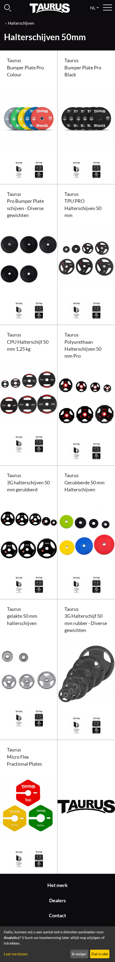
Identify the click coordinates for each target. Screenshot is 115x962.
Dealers (57, 900)
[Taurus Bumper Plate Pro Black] (86, 117)
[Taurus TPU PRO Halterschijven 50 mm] (86, 258)
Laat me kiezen (16, 954)
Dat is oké (99, 954)
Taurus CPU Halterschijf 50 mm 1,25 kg (27, 342)
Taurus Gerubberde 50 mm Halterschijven (84, 482)
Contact (57, 915)
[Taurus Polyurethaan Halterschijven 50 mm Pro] (86, 399)
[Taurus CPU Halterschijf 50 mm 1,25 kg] (28, 391)
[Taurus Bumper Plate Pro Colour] (28, 117)
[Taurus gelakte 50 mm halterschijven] (28, 666)
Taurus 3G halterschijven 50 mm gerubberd (28, 482)
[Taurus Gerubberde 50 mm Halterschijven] (86, 532)
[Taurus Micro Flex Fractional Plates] (28, 807)
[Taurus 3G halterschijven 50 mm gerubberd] (28, 532)
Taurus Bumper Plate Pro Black (82, 67)
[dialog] (57, 944)
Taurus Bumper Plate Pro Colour (25, 67)
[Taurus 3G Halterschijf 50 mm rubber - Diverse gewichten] (86, 673)
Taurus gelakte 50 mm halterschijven (22, 616)
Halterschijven (21, 23)
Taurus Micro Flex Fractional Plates (24, 757)
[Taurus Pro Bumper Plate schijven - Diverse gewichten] (28, 258)
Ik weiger (79, 954)
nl (92, 7)
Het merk (57, 885)
